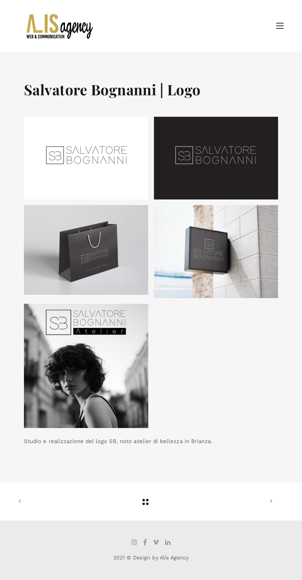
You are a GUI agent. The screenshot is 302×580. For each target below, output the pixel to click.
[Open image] (86, 158)
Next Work (261, 501)
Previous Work (29, 501)
